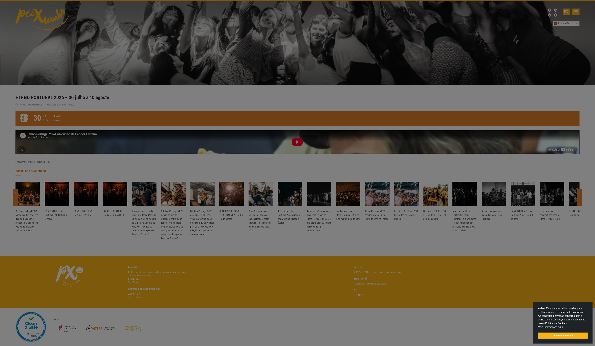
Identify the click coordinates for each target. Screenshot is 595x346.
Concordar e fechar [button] (563, 335)
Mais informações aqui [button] (550, 327)
